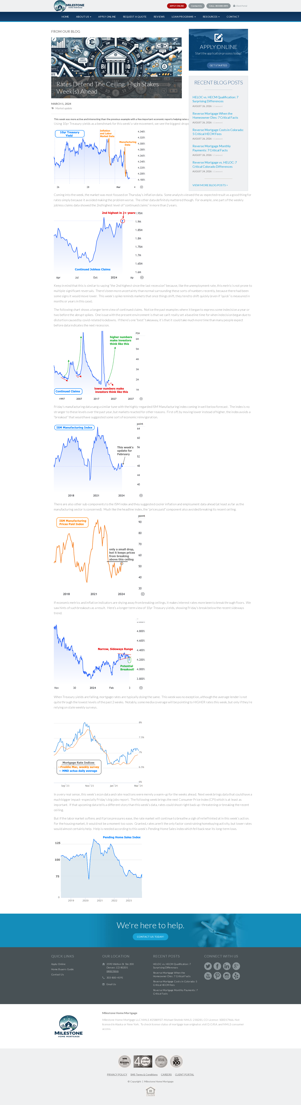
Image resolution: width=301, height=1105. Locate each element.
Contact (233, 16)
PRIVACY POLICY (117, 1074)
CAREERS (166, 1074)
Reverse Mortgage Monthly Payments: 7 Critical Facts (211, 148)
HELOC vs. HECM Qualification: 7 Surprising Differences (215, 99)
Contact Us (57, 974)
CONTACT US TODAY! (150, 936)
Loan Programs (183, 16)
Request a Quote (135, 16)
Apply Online (107, 16)
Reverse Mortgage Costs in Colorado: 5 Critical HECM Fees (218, 132)
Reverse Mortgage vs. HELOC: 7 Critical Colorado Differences (214, 164)
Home (65, 16)
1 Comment (218, 106)
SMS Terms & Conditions (144, 1074)
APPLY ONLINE (177, 6)
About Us (83, 16)
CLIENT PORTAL (184, 1074)
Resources (210, 16)
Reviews (159, 16)
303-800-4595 (115, 977)
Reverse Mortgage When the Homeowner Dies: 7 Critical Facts (215, 115)
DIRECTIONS (113, 971)
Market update (63, 108)
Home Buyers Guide (62, 969)
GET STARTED (218, 65)
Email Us (111, 984)
